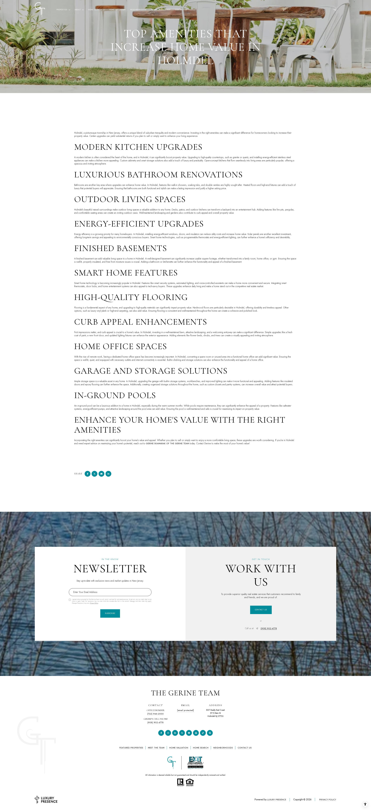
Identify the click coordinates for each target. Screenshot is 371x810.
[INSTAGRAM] (168, 733)
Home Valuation (117, 10)
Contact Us (181, 10)
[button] (261, 610)
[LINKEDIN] (175, 733)
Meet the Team (156, 747)
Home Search (201, 747)
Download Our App (160, 10)
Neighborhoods (138, 10)
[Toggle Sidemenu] (333, 10)
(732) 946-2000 (155, 713)
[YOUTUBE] (189, 733)
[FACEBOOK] (161, 733)
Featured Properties (131, 747)
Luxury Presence (276, 799)
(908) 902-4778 (269, 628)
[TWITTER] (182, 733)
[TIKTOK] (203, 733)
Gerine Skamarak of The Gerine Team (167, 443)
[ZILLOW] (196, 733)
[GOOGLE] (210, 733)
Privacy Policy (94, 603)
